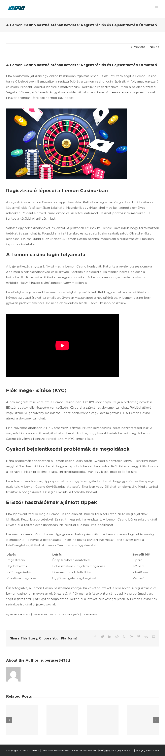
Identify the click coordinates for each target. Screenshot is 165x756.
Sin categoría (70, 614)
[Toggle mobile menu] (157, 6)
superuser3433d (20, 614)
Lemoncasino (119, 92)
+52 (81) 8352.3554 (147, 750)
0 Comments (90, 614)
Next (153, 47)
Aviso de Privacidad (83, 750)
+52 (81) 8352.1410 (122, 750)
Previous (139, 47)
